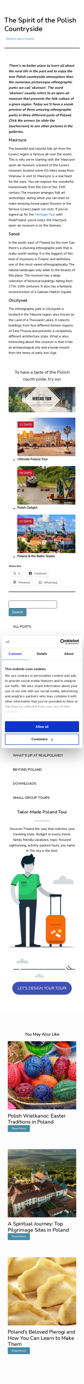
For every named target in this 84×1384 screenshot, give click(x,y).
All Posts (22, 626)
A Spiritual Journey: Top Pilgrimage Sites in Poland (38, 1227)
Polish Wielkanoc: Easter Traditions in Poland (37, 1119)
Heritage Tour (45, 214)
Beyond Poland (27, 769)
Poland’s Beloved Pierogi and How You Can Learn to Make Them (41, 1338)
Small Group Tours (31, 797)
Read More (19, 1128)
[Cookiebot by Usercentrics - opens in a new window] (60, 642)
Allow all (42, 726)
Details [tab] (42, 654)
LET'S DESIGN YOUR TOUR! (42, 988)
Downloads (24, 783)
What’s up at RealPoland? (38, 755)
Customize (39, 739)
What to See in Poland (20, 39)
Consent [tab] (15, 654)
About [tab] (69, 654)
